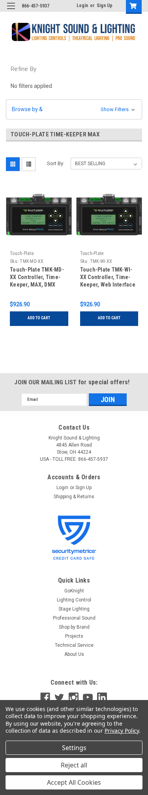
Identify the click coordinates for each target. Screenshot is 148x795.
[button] (74, 109)
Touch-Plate (22, 253)
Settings (74, 747)
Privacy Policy (122, 730)
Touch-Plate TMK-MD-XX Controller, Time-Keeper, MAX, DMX (37, 277)
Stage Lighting (74, 609)
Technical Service (74, 645)
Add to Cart (39, 318)
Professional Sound (74, 618)
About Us (74, 654)
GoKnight (74, 591)
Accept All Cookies (74, 782)
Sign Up (104, 5)
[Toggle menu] (11, 11)
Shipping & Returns (74, 496)
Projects (74, 636)
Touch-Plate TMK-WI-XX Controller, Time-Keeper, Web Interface (107, 277)
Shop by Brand (74, 627)
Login (82, 5)
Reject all (74, 765)
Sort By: (55, 163)
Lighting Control (74, 600)
